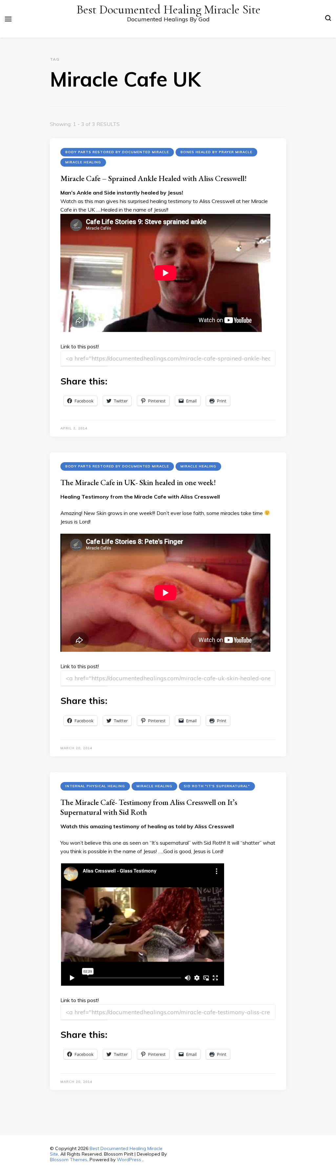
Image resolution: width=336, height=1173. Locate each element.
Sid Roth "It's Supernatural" (217, 786)
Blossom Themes (68, 1160)
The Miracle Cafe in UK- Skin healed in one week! (138, 482)
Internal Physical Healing (95, 786)
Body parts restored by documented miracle (117, 152)
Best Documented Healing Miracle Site (168, 9)
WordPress (129, 1160)
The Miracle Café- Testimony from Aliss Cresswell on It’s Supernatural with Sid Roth (148, 807)
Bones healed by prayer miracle (216, 152)
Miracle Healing (83, 162)
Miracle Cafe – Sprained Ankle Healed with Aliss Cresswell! (153, 178)
